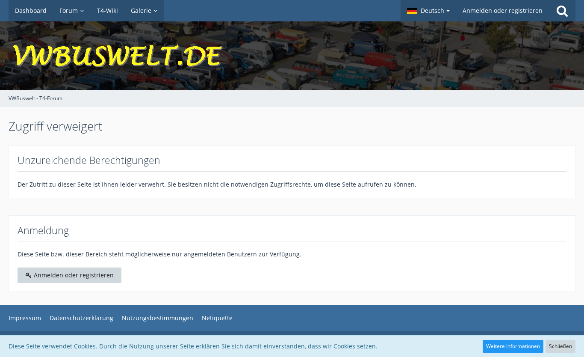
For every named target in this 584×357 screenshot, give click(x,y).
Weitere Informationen (513, 346)
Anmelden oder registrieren (503, 10)
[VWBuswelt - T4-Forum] (292, 55)
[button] (428, 10)
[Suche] (562, 10)
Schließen (560, 346)
